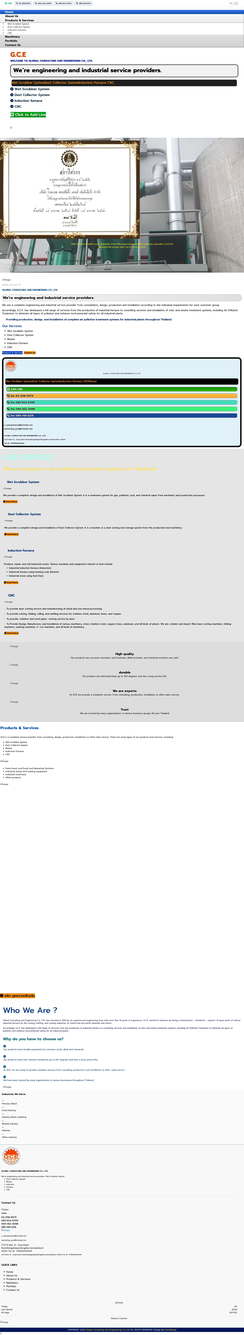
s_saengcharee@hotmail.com (13, 1236)
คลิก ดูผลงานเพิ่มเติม (19, 995)
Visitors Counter (119, 1318)
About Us (11, 1275)
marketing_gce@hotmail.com (13, 1240)
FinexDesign (170, 1329)
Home (9, 1272)
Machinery (12, 1283)
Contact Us (30, 352)
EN (236, 3)
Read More (11, 501)
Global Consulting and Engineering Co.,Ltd (107, 1329)
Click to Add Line (30, 114)
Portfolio (11, 1286)
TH (231, 3)
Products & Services (12, 352)
